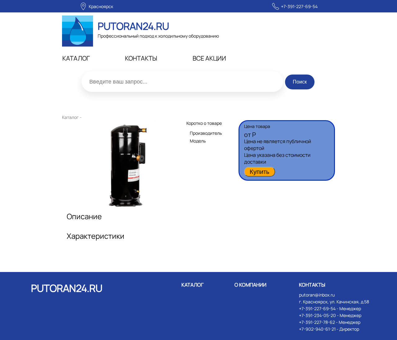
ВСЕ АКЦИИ (209, 58)
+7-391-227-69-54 (299, 6)
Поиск (300, 81)
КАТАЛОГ (76, 58)
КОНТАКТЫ (141, 58)
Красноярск (101, 6)
